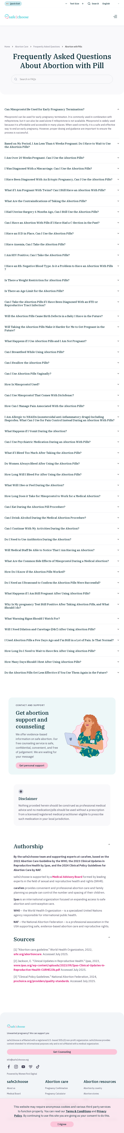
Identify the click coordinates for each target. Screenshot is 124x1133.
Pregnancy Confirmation (56, 1088)
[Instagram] (16, 1067)
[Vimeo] (30, 1067)
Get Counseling (62, 1051)
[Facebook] (9, 1067)
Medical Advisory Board (67, 877)
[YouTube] (23, 1067)
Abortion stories (91, 1093)
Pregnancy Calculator (55, 1093)
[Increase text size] (82, 3)
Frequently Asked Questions (46, 46)
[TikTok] (38, 1067)
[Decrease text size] (66, 3)
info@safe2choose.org (18, 1059)
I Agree (62, 1124)
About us (11, 1088)
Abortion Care (21, 46)
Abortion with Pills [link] (73, 46)
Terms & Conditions (78, 1111)
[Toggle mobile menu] (115, 16)
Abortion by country (93, 1088)
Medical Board (14, 1093)
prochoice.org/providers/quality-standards (41, 981)
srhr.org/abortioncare (27, 954)
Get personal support (31, 765)
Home (7, 46)
